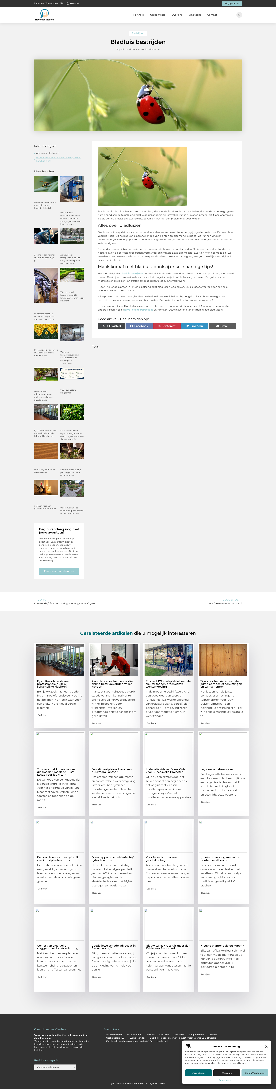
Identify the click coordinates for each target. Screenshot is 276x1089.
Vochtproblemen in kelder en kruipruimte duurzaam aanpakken (44, 316)
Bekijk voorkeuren (254, 1073)
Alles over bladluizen (47, 153)
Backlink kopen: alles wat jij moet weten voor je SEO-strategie (183, 1038)
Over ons (177, 14)
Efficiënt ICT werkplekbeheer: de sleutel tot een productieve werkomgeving (168, 684)
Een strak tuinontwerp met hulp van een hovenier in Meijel (45, 205)
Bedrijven (138, 33)
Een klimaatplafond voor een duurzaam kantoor (112, 771)
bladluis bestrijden (132, 273)
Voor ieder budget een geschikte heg (161, 859)
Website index (137, 1038)
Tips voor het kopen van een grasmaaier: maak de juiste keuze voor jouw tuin (57, 772)
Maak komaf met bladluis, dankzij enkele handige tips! (58, 159)
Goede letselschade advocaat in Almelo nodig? (114, 947)
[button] (266, 1046)
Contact (212, 14)
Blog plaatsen (196, 1034)
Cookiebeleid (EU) (115, 1038)
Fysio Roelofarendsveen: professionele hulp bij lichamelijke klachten (46, 433)
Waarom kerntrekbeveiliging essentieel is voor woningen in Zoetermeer (69, 358)
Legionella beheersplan (216, 769)
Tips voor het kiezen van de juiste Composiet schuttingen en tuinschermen (221, 684)
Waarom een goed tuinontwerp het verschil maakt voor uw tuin (72, 511)
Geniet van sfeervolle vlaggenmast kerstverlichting (57, 947)
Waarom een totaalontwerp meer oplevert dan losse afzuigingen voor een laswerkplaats (70, 218)
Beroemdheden (114, 1034)
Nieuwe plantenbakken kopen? (222, 945)
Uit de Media (157, 14)
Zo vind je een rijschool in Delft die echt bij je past (45, 258)
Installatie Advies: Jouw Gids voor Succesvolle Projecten (165, 771)
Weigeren (227, 1073)
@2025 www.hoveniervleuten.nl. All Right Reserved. (138, 1083)
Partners (138, 14)
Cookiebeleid (225, 1080)
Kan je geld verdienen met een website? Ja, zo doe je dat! (137, 1041)
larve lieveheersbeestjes (138, 309)
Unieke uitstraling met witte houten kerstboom (219, 859)
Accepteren (198, 1073)
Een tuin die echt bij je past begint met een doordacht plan (70, 472)
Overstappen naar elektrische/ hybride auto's (113, 859)
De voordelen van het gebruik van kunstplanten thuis (58, 859)
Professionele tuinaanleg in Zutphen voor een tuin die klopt (46, 353)
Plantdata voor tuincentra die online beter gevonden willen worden (112, 684)
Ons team (195, 14)
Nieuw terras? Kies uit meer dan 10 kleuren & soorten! (168, 947)
